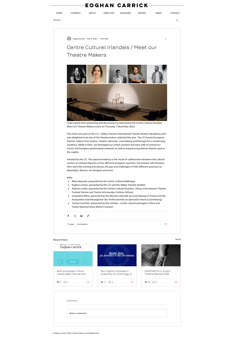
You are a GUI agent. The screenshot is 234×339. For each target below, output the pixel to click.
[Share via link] (88, 216)
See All (178, 239)
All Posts (57, 20)
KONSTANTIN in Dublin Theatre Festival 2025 (157, 272)
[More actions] (165, 38)
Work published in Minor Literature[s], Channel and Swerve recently (71, 272)
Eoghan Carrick (117, 5)
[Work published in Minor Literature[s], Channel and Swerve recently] (73, 255)
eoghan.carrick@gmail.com (89, 333)
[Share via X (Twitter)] (75, 216)
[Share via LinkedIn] (81, 216)
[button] (177, 20)
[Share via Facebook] (68, 216)
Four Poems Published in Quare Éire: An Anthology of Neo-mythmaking (116, 272)
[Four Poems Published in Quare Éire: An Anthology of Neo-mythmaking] (117, 255)
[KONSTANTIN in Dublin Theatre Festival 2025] (161, 255)
